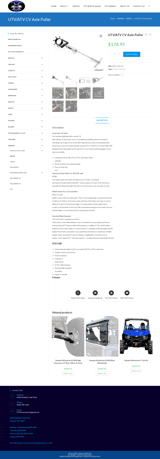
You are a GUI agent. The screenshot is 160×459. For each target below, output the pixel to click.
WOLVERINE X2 (15, 178)
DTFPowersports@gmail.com (28, 412)
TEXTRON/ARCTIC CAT (17, 133)
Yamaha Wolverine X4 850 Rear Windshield (102, 361)
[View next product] (150, 34)
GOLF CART (12, 77)
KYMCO (11, 108)
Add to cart (132, 54)
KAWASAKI (12, 95)
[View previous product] (146, 34)
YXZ (11, 189)
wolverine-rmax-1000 (17, 151)
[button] (101, 36)
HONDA (11, 83)
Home (112, 19)
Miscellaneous (14, 39)
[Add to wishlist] (123, 75)
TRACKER (11, 139)
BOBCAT (11, 58)
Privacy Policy (73, 453)
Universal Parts (15, 45)
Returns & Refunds (85, 453)
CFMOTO (11, 71)
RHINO (129, 19)
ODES (10, 114)
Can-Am (11, 64)
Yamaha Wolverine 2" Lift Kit (136, 360)
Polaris (11, 121)
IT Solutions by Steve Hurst (91, 456)
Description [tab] (102, 120)
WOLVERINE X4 (15, 184)
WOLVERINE (14, 167)
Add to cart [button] (67, 373)
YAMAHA (120, 19)
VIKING (12, 162)
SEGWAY (11, 127)
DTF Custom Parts (16, 52)
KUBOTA (11, 102)
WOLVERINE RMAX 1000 (18, 173)
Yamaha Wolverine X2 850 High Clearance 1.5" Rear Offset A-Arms (68, 361)
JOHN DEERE (12, 89)
